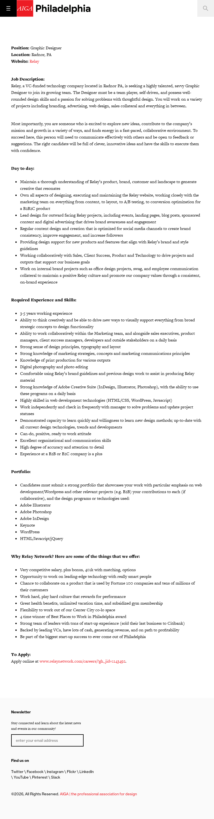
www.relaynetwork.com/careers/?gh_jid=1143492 (82, 661)
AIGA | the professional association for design (98, 794)
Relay (34, 61)
